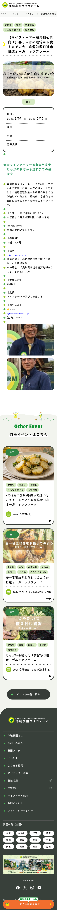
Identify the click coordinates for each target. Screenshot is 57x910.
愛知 (8, 839)
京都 (48, 839)
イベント (14, 13)
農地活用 (13, 780)
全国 (48, 846)
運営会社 (13, 788)
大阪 (8, 846)
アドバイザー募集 (18, 773)
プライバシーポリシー (20, 810)
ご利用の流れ (15, 743)
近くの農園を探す (29, 904)
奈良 (35, 839)
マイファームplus (18, 795)
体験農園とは (15, 735)
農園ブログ (14, 750)
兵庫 (22, 846)
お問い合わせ (15, 803)
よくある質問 (15, 765)
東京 (8, 833)
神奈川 (21, 833)
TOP (3, 13)
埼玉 (48, 833)
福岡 (35, 846)
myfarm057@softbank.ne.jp (18, 313)
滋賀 (22, 839)
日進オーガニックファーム (17, 255)
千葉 (35, 833)
